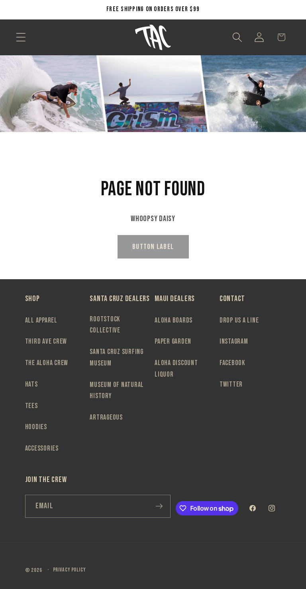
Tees (31, 406)
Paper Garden (173, 341)
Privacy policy (69, 570)
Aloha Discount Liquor (176, 369)
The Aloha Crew (47, 363)
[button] (21, 37)
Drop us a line (239, 320)
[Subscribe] (159, 506)
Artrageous (106, 417)
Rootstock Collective (105, 325)
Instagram (234, 341)
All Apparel (41, 320)
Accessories (42, 448)
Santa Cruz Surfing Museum (116, 357)
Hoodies (36, 427)
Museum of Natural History (117, 390)
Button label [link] (153, 246)
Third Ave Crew (46, 341)
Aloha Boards (173, 320)
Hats (31, 384)
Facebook (232, 363)
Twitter (231, 384)
